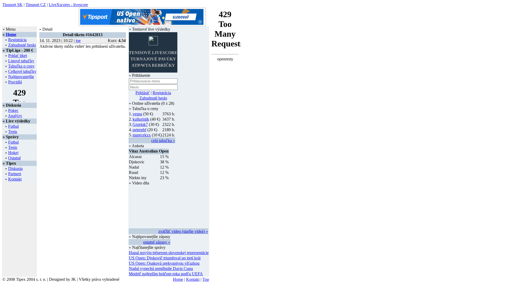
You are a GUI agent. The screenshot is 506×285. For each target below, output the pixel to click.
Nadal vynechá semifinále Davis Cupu (161, 268)
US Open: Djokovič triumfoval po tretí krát (165, 258)
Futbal (13, 126)
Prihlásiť (142, 93)
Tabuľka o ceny (21, 66)
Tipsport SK (12, 4)
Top (205, 279)
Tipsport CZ (36, 4)
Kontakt (15, 179)
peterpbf (139, 129)
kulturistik (141, 119)
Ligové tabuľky (21, 61)
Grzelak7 (140, 124)
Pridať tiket (17, 55)
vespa (137, 114)
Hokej (13, 152)
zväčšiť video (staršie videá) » (183, 231)
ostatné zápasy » (156, 242)
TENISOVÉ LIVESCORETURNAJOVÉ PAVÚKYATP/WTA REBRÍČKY (153, 59)
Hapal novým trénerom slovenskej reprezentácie (169, 252)
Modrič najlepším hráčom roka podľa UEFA (166, 274)
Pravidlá (15, 82)
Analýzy (15, 115)
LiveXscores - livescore (68, 4)
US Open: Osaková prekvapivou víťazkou (164, 263)
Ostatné (14, 158)
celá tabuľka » (163, 140)
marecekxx (142, 135)
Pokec (13, 110)
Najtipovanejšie (21, 76)
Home (11, 34)
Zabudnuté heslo (22, 45)
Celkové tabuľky (22, 71)
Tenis (12, 131)
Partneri (14, 174)
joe (78, 40)
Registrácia (17, 39)
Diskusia (15, 168)
